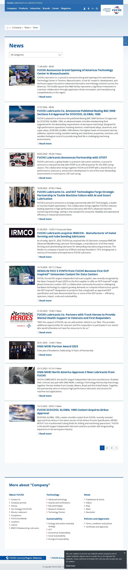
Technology (52, 494)
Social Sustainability (56, 536)
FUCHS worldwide (18, 518)
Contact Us (15, 499)
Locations (15, 521)
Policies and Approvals (96, 518)
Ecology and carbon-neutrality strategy (61, 525)
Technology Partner (56, 512)
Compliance (16, 515)
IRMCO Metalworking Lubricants (25, 528)
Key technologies (55, 506)
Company (16, 27)
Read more (70, 565)
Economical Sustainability (59, 532)
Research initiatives (56, 509)
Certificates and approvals (97, 526)
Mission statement (19, 512)
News (27, 27)
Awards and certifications (59, 502)
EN (93, 8)
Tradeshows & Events (95, 499)
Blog (88, 506)
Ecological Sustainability (58, 539)
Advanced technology (57, 499)
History (14, 506)
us (7, 27)
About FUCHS (16, 494)
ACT (50, 529)
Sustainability (54, 518)
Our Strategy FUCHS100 (21, 509)
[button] (85, 8)
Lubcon (14, 525)
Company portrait (18, 502)
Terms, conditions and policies (99, 523)
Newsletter (90, 512)
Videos (89, 502)
